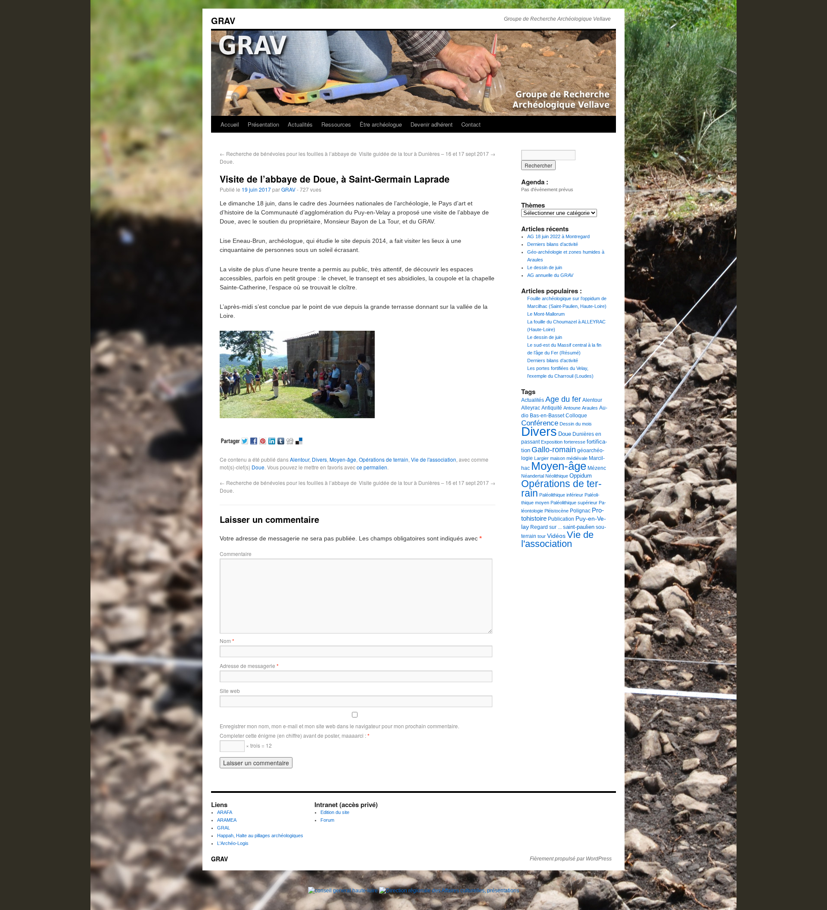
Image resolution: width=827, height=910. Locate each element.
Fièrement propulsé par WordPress (571, 859)
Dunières (583, 434)
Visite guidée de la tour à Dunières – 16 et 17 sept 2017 (427, 153)
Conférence (539, 423)
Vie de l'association (433, 459)
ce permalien (372, 467)
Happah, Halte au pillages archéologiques (260, 835)
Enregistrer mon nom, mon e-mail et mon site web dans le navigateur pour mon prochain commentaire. (339, 726)
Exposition (552, 441)
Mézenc (597, 468)
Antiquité (551, 407)
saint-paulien (578, 527)
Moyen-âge (343, 459)
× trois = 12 (258, 745)
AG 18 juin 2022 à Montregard (558, 236)
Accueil (230, 124)
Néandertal (532, 475)
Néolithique (556, 475)
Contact (471, 124)
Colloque (576, 416)
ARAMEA (226, 820)
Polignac (580, 511)
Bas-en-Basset (547, 415)
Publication (561, 519)
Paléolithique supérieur (573, 502)
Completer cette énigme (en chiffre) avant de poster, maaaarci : (295, 735)
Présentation (263, 124)
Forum (327, 820)
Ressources (336, 124)
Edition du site (334, 812)
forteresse (574, 441)
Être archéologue (381, 124)
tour (542, 536)
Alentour (299, 459)
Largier (541, 458)
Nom (227, 640)
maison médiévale (569, 458)
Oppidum (580, 475)
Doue (258, 467)
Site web (230, 690)
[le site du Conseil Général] (343, 891)
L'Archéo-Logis (233, 843)
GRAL (223, 827)
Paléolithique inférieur (561, 494)
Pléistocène (556, 510)
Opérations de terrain (383, 459)
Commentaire (236, 553)
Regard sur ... (546, 527)
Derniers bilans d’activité (552, 244)
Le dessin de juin (544, 267)
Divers (319, 459)
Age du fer (563, 399)
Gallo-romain (554, 449)
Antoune (572, 407)
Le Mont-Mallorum (546, 314)
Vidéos (556, 535)
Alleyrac (530, 407)
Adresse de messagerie (249, 665)
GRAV (223, 20)
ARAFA (224, 812)
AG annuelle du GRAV (550, 275)
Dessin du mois (576, 423)
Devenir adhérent (431, 124)
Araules (590, 407)
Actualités (300, 124)
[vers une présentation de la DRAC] (449, 891)
